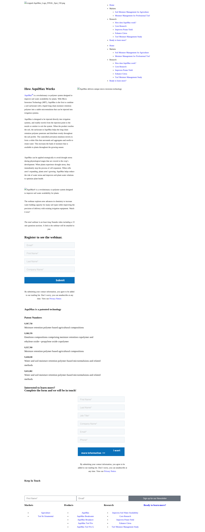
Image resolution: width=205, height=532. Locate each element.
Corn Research (120, 26)
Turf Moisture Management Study (128, 37)
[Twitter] (27, 488)
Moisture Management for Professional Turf (132, 16)
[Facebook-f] (35, 488)
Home (111, 5)
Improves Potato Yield (124, 30)
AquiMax (28, 95)
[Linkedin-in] (42, 488)
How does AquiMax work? (125, 23)
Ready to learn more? (117, 40)
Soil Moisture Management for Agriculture (132, 12)
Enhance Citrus (121, 33)
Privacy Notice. (56, 299)
